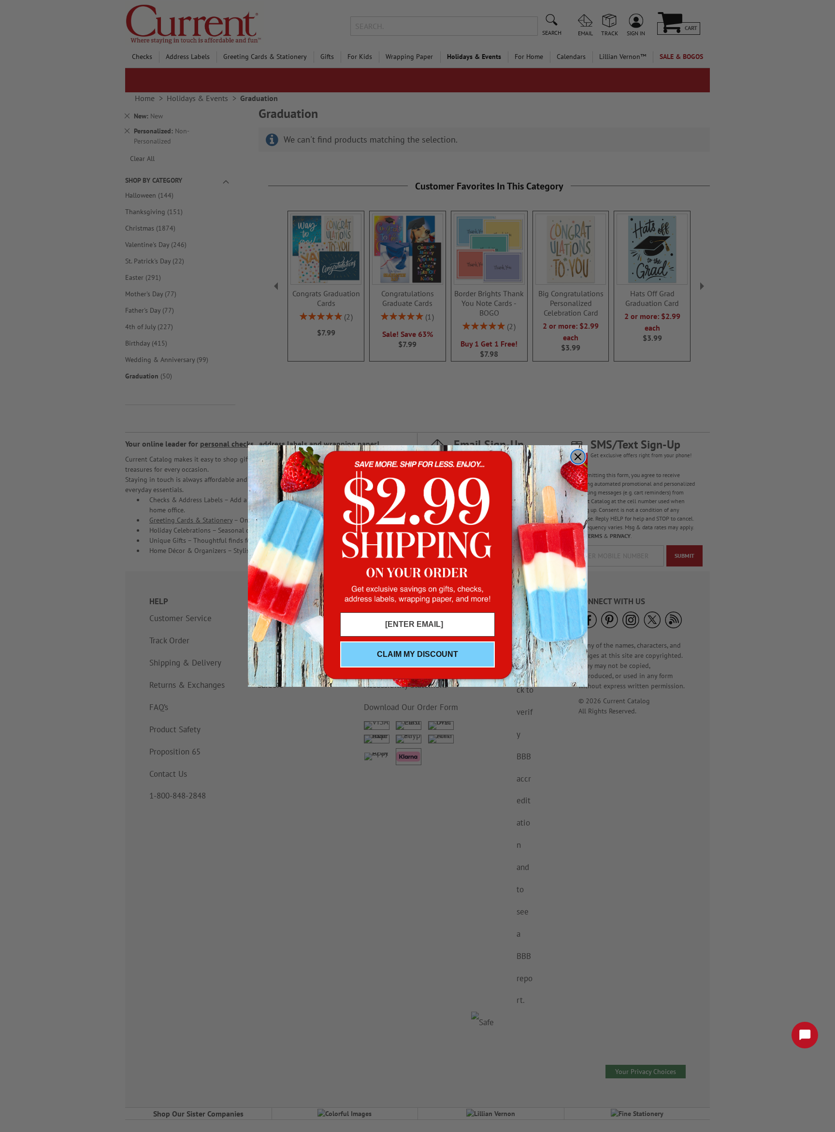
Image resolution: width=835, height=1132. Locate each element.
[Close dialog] (578, 456)
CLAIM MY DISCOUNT (417, 654)
